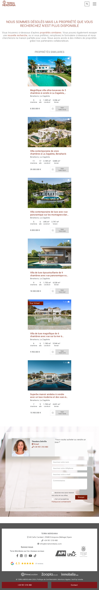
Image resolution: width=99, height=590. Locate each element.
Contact (74, 585)
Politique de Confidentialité (61, 502)
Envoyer (81, 497)
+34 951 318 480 (41, 447)
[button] (68, 71)
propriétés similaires (50, 32)
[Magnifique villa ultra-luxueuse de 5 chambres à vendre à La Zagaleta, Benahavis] (49, 71)
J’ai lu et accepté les (61, 500)
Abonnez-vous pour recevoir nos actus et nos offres (63, 494)
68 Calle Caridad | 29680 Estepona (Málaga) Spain (50, 537)
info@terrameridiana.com (51, 544)
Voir (62, 108)
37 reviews (39, 564)
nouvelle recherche (17, 35)
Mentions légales (64, 579)
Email (36, 444)
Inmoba (80, 579)
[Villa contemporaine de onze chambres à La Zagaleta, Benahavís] (49, 132)
